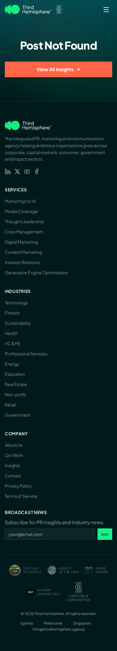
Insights (12, 465)
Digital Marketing (21, 242)
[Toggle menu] (106, 10)
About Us (13, 445)
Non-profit (15, 394)
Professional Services (26, 353)
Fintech (12, 312)
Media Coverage (21, 211)
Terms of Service (21, 496)
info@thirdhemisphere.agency (59, 629)
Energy (12, 364)
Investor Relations (22, 262)
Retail (10, 404)
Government (17, 415)
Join (105, 534)
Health (11, 333)
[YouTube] (27, 172)
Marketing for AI (20, 201)
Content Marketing (23, 252)
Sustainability (18, 323)
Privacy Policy (18, 485)
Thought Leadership (24, 221)
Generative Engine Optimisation (36, 272)
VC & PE (12, 343)
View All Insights (55, 69)
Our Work (14, 455)
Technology (16, 302)
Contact (13, 475)
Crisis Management (24, 231)
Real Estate (16, 384)
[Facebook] (37, 172)
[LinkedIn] (8, 172)
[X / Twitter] (17, 172)
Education (15, 374)
